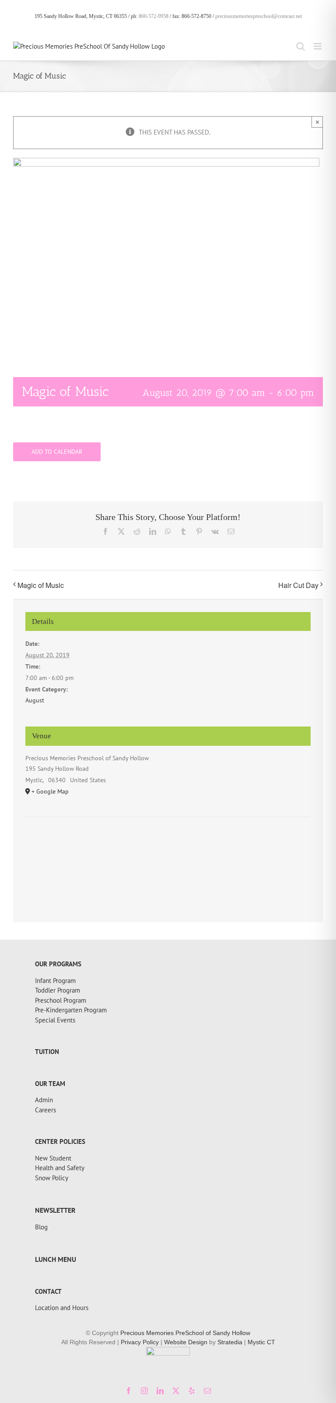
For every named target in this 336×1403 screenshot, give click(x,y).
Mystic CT (261, 1342)
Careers (45, 1110)
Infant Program (55, 980)
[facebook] (128, 1390)
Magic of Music (41, 585)
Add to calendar (57, 452)
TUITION (47, 1051)
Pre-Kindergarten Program (71, 1010)
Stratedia (229, 1342)
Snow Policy (51, 1178)
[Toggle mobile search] (300, 46)
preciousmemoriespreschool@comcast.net (258, 16)
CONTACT (48, 1291)
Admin (44, 1100)
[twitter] (175, 1390)
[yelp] (191, 1390)
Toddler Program (57, 990)
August (34, 700)
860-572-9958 (153, 16)
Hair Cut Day (298, 585)
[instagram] (144, 1390)
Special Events (55, 1020)
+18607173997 (56, 957)
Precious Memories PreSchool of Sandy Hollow (185, 1332)
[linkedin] (160, 1390)
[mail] (207, 1390)
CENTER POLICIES (60, 1141)
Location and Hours (61, 1307)
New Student (53, 1158)
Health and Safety (59, 1168)
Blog (41, 1227)
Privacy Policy (140, 1342)
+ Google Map (50, 791)
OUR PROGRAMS (58, 964)
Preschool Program (60, 1000)
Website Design (185, 1342)
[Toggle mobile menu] (318, 46)
